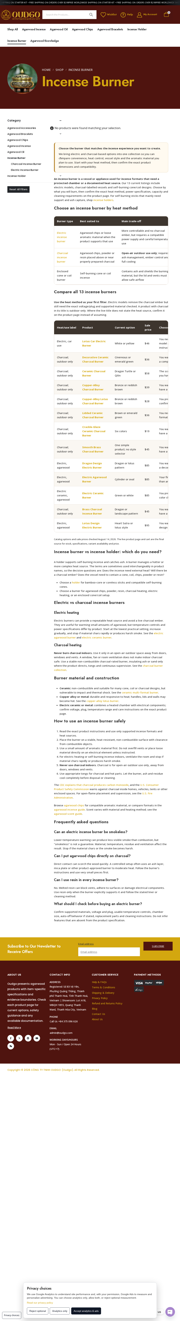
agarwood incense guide (69, 809)
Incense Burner (16, 41)
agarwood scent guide (68, 813)
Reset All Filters (18, 189)
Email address (86, 943)
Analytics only (59, 1311)
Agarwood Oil (59, 29)
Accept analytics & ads (86, 1311)
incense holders (103, 200)
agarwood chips (74, 805)
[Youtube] (36, 1038)
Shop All (12, 29)
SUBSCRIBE (158, 946)
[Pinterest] (28, 1038)
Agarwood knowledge (44, 41)
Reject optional (37, 1311)
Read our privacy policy (40, 1302)
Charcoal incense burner (62, 257)
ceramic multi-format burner (140, 692)
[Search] (91, 14)
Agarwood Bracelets (110, 29)
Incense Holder (136, 29)
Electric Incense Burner (24, 170)
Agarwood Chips (82, 29)
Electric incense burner (62, 237)
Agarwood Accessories (21, 128)
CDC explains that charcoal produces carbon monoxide (94, 785)
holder (76, 582)
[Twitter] (19, 1038)
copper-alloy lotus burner (102, 701)
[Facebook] (10, 1038)
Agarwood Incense (34, 29)
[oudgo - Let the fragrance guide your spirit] (20, 14)
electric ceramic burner (96, 637)
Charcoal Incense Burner (26, 164)
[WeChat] (10, 1046)
